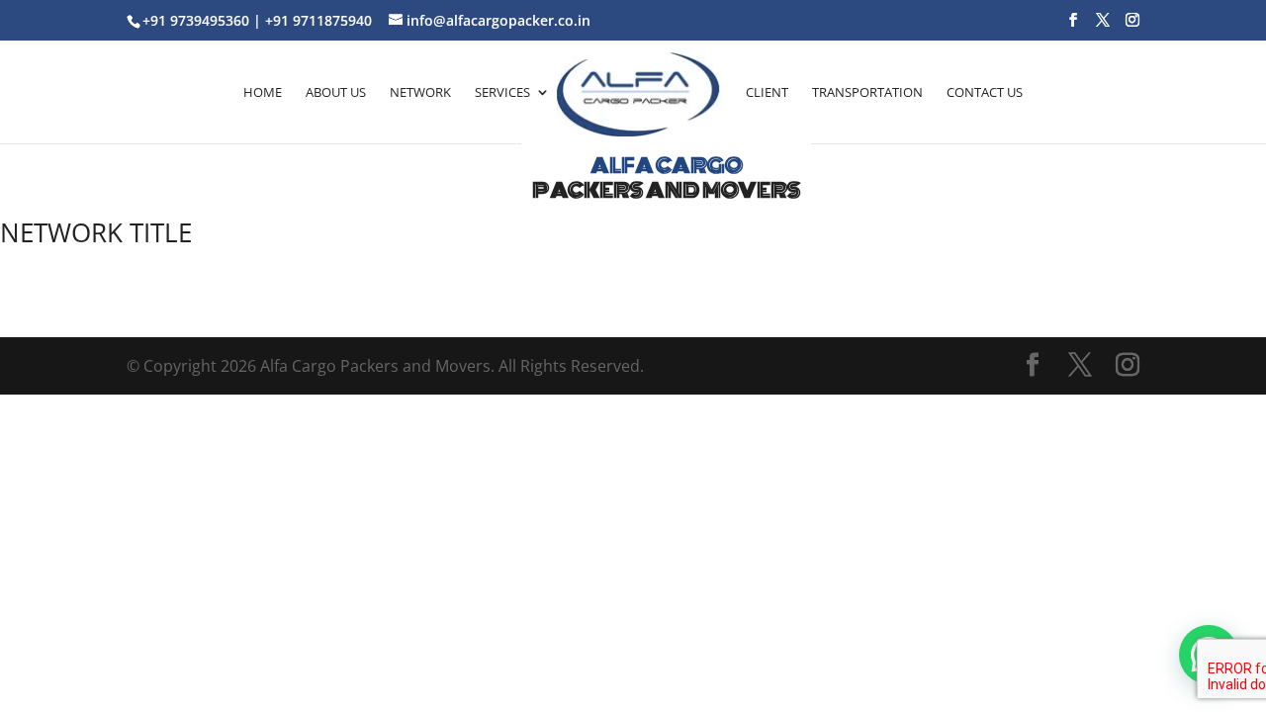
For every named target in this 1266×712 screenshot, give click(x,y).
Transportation (867, 92)
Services (502, 92)
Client (767, 92)
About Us (336, 92)
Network (420, 92)
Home (262, 92)
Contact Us (985, 92)
